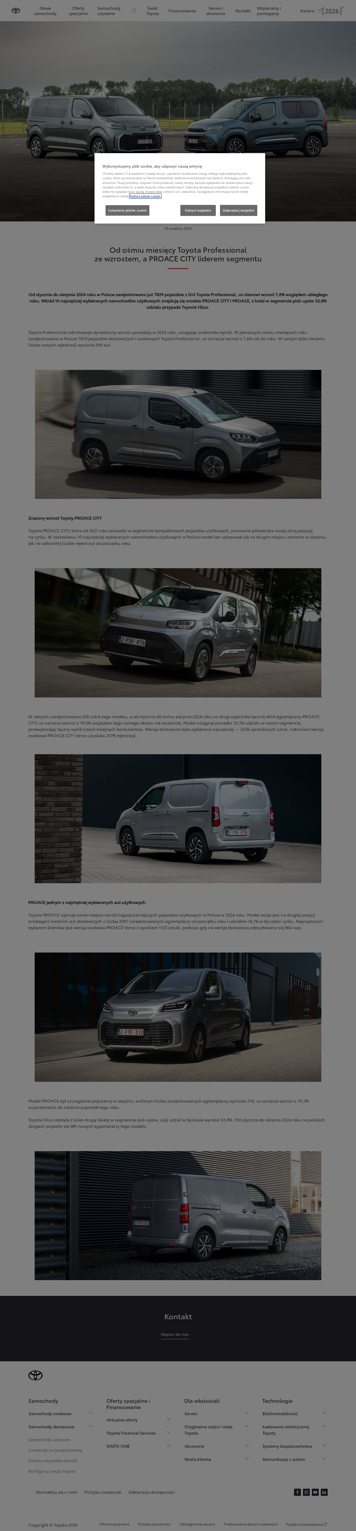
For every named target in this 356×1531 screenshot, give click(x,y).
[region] (180, 188)
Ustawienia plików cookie (127, 210)
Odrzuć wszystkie (198, 210)
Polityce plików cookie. (145, 196)
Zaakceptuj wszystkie (238, 210)
